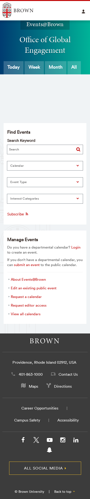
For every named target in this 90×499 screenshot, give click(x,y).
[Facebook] (23, 441)
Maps (33, 386)
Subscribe (16, 214)
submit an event (27, 264)
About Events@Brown (28, 279)
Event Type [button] (18, 182)
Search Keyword (21, 140)
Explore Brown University (23, 10)
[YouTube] (49, 441)
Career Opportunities (39, 408)
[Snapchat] (49, 451)
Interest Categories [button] (24, 198)
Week (34, 67)
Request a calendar (26, 296)
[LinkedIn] (76, 441)
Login (75, 247)
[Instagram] (63, 441)
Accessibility (68, 420)
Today (13, 67)
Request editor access (29, 305)
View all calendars (26, 314)
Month (56, 67)
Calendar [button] (17, 166)
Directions (63, 386)
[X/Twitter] (36, 441)
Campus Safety (27, 420)
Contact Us (68, 374)
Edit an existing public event (33, 288)
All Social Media (43, 468)
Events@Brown (45, 24)
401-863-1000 (31, 374)
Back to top (63, 491)
